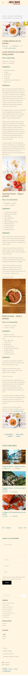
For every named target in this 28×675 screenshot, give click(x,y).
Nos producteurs (5, 617)
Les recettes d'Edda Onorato (8, 613)
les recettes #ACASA (6, 611)
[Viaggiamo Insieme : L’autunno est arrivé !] (14, 457)
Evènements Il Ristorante (7, 607)
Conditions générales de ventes (11, 656)
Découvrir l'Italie (5, 605)
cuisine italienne (9, 434)
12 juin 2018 (5, 46)
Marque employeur (6, 615)
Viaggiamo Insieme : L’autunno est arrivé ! (13, 466)
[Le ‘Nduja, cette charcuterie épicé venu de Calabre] (14, 502)
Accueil (4, 16)
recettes (18, 436)
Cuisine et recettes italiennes (15, 16)
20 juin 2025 (5, 492)
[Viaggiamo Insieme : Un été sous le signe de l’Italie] (14, 478)
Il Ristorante (15, 46)
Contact (5, 648)
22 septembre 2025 (6, 468)
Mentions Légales (7, 651)
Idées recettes (19, 434)
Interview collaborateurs (7, 609)
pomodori (10, 436)
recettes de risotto (18, 411)
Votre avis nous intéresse (10, 670)
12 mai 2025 (5, 516)
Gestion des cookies (8, 653)
